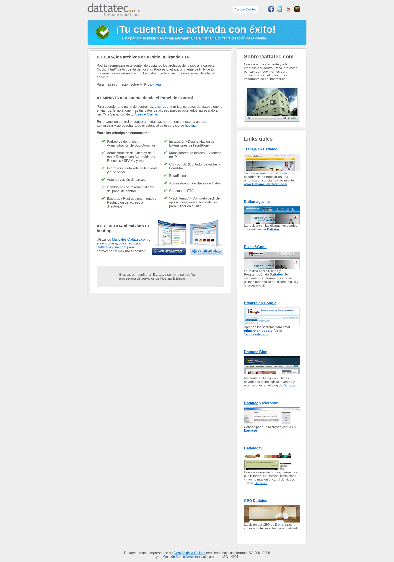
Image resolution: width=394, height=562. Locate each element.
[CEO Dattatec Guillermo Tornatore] (272, 521)
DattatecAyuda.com (111, 247)
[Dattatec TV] (297, 10)
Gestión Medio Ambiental (181, 557)
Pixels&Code (255, 247)
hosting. (191, 125)
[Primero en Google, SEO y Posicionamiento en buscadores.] (272, 324)
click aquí (155, 84)
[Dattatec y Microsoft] (272, 424)
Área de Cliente (145, 114)
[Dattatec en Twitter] (279, 10)
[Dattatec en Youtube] (288, 10)
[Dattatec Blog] (272, 373)
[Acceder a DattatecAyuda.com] (207, 251)
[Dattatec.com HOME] (114, 14)
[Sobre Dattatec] (272, 126)
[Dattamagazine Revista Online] (272, 222)
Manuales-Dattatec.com (130, 239)
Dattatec (270, 149)
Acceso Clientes (245, 9)
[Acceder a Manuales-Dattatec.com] (169, 251)
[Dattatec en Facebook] (271, 10)
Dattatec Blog (255, 352)
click (162, 106)
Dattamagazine (257, 202)
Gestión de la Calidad (189, 553)
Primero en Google (260, 303)
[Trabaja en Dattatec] (272, 170)
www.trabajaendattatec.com (265, 184)
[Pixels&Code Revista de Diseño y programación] (272, 268)
